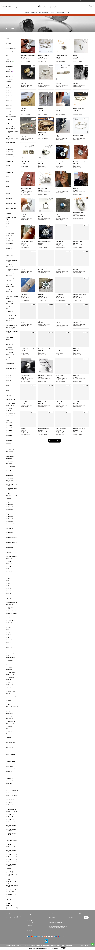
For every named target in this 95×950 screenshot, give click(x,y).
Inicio (6, 26)
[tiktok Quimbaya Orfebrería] (17, 917)
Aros (7, 40)
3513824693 (51, 919)
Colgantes (8, 43)
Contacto (68, 12)
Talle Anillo (52, 12)
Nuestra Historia (60, 12)
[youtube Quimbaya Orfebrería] (14, 917)
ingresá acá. (58, 945)
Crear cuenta (91, 1)
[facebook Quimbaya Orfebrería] (11, 917)
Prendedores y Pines (10, 51)
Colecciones (34, 12)
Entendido (63, 948)
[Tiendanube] (84, 945)
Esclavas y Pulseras (10, 46)
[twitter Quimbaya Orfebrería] (20, 917)
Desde (7, 905)
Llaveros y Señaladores (11, 48)
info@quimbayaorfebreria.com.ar (55, 922)
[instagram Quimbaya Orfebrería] (7, 917)
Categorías (27, 12)
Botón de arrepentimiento (67, 945)
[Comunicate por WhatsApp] (92, 944)
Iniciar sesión (84, 1)
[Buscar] (15, 6)
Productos (10, 26)
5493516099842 (52, 917)
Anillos (8, 38)
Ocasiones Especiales (43, 12)
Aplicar (17, 908)
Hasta (12, 905)
